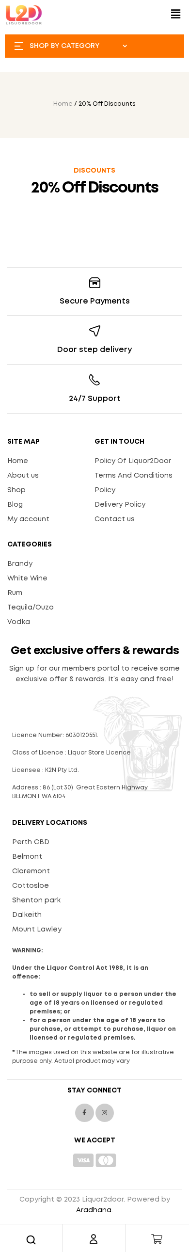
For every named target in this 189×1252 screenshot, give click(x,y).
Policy (104, 490)
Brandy (19, 564)
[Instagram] (104, 1113)
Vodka (18, 622)
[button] (176, 14)
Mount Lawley (37, 929)
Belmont (27, 857)
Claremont (31, 871)
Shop (16, 490)
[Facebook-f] (84, 1113)
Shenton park (36, 900)
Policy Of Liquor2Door (132, 461)
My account (28, 519)
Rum (14, 593)
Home (63, 104)
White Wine (27, 578)
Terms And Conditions (133, 476)
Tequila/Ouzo (30, 607)
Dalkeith (27, 915)
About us (23, 476)
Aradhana (93, 1210)
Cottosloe (30, 886)
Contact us (114, 519)
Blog (15, 505)
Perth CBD (30, 842)
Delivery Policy (119, 505)
